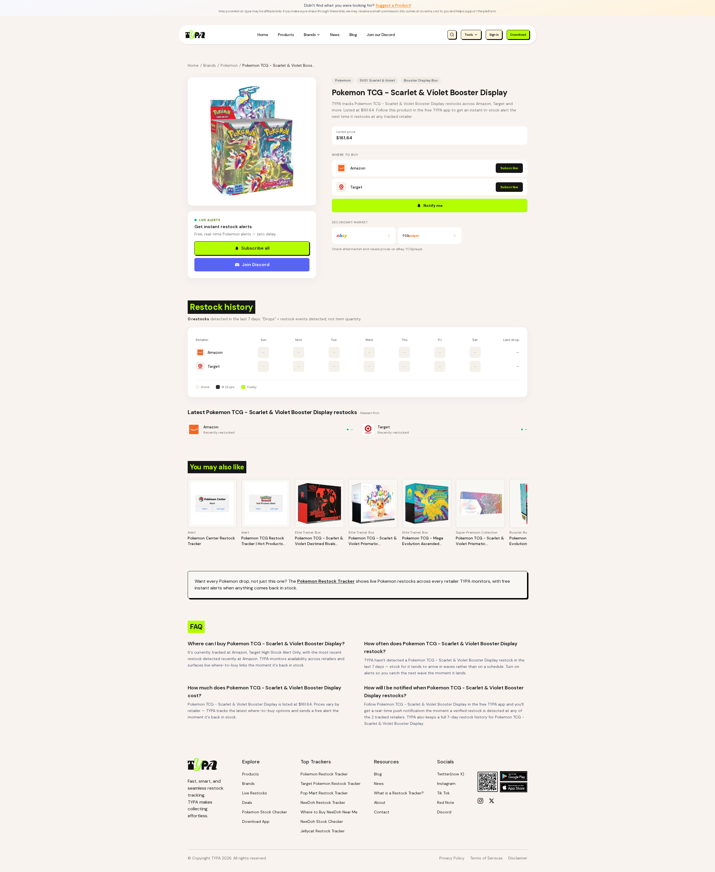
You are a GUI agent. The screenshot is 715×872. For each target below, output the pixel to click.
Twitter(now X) (450, 774)
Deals (247, 802)
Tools (468, 34)
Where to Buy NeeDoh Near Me (329, 811)
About (379, 802)
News (334, 34)
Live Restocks (254, 792)
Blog (353, 34)
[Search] (451, 34)
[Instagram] (480, 801)
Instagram (446, 783)
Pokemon (229, 65)
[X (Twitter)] (491, 801)
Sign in (494, 34)
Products (286, 34)
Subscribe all (255, 248)
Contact (381, 811)
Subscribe (509, 168)
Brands (310, 34)
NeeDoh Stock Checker (322, 821)
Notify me (433, 205)
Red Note (445, 802)
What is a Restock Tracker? (399, 792)
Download (518, 34)
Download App (256, 821)
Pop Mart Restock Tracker (324, 792)
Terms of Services (486, 858)
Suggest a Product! (393, 5)
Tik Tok (443, 792)
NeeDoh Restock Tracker (323, 802)
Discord (444, 811)
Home (263, 34)
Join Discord (256, 264)
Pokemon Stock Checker (264, 811)
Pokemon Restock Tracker (326, 581)
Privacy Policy (451, 858)
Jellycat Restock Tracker (323, 830)
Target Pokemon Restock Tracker (331, 783)
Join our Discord (381, 34)
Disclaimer (517, 858)
